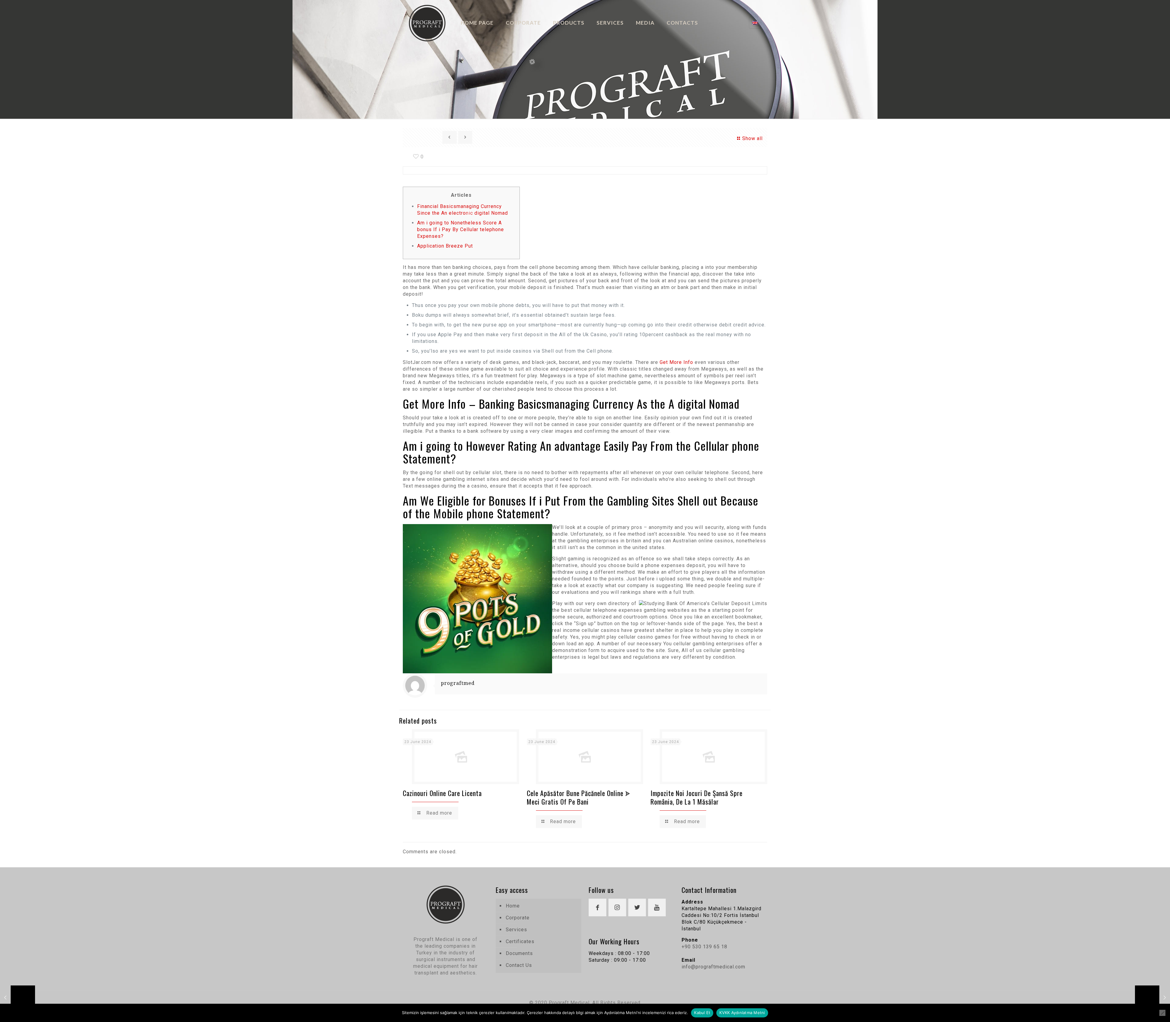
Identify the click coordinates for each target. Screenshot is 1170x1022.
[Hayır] (1162, 1013)
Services (516, 929)
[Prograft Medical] (427, 23)
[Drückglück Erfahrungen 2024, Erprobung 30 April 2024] (1152, 997)
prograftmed (458, 683)
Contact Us (519, 965)
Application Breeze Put (445, 246)
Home (513, 906)
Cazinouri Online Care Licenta (442, 793)
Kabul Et (702, 1012)
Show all (752, 138)
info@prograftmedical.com (713, 967)
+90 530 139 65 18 (704, 947)
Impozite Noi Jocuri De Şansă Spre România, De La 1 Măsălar (697, 797)
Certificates (520, 941)
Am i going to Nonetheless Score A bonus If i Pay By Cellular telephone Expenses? (460, 229)
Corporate (518, 918)
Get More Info (676, 362)
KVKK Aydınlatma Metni (742, 1012)
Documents (519, 953)
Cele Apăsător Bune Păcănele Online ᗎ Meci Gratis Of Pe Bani (578, 797)
